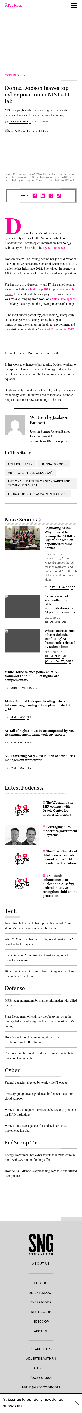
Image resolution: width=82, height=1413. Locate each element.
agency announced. (55, 247)
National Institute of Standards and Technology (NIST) (39, 483)
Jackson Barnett (20, 121)
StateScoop (41, 1312)
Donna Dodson (54, 464)
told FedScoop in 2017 (59, 329)
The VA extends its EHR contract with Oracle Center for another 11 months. (58, 808)
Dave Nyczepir (20, 717)
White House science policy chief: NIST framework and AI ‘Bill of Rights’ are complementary (33, 676)
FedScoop (41, 1283)
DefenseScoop (41, 1292)
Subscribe (12, 1406)
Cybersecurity (20, 464)
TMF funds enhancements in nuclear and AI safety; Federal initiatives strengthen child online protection (60, 886)
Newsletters (41, 1349)
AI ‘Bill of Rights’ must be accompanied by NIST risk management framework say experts (40, 733)
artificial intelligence (62, 299)
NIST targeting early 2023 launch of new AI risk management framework (40, 758)
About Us (41, 1263)
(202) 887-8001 (41, 1377)
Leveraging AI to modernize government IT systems (60, 831)
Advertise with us (41, 1358)
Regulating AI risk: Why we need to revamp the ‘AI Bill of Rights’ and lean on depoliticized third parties (60, 538)
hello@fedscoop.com (41, 1387)
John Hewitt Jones (59, 661)
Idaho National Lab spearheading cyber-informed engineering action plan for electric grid (38, 705)
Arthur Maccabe (62, 587)
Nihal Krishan (55, 621)
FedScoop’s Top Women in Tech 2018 (37, 494)
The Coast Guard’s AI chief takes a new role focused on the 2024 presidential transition (60, 857)
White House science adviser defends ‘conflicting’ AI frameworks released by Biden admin (60, 639)
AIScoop (41, 1331)
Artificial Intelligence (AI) (30, 472)
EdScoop (41, 1321)
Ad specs (41, 1368)
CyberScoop (41, 1302)
